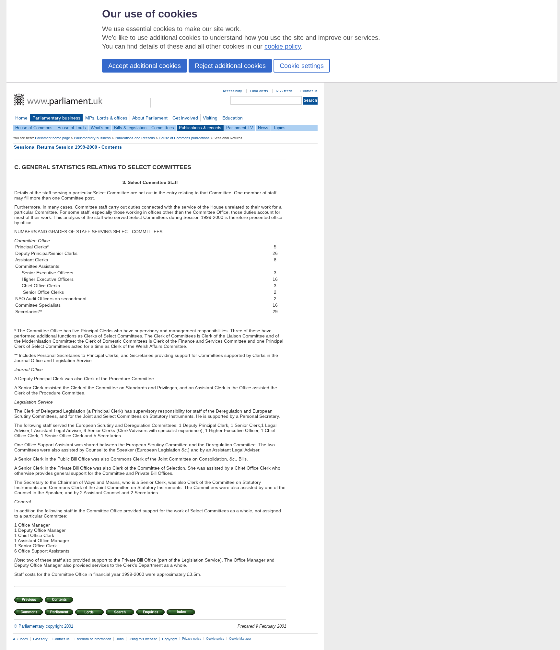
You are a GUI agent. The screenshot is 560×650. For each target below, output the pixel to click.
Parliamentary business (56, 117)
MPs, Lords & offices (106, 117)
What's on (100, 127)
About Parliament (150, 117)
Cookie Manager (240, 638)
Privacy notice (191, 638)
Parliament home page (52, 138)
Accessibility (232, 91)
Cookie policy (215, 638)
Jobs (120, 639)
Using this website (143, 639)
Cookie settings (302, 65)
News (263, 127)
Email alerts (259, 91)
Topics (279, 127)
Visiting (210, 117)
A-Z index (20, 639)
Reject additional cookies (230, 65)
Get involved (185, 117)
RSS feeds (284, 91)
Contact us (309, 91)
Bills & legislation (130, 127)
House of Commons (33, 127)
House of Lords (71, 127)
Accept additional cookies (144, 65)
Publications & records (200, 127)
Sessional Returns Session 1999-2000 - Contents (68, 147)
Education (232, 117)
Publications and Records (135, 138)
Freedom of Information (93, 639)
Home (21, 117)
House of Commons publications (184, 138)
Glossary (40, 639)
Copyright (169, 639)
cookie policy (282, 46)
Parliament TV (239, 127)
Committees (162, 127)
